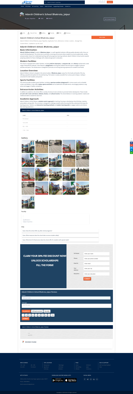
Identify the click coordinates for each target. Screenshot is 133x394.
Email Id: (76, 263)
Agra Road (46, 367)
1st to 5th (22, 367)
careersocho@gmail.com (28, 384)
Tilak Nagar (61, 365)
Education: (76, 273)
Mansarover (46, 365)
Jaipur (87, 367)
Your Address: (76, 269)
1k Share (131, 139)
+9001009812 (27, 381)
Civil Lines (46, 369)
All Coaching (35, 6)
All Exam (77, 369)
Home (22, 6)
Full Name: (76, 253)
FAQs (100, 367)
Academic (26, 311)
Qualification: (27, 220)
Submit (87, 279)
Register (110, 2)
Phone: (76, 258)
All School (27, 6)
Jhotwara (61, 369)
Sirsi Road (61, 367)
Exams (41, 6)
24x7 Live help (102, 365)
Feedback (108, 365)
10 (52, 315)
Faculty (46, 311)
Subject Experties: (28, 221)
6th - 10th (33, 365)
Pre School (33, 367)
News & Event (48, 6)
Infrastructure (37, 311)
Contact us (67, 6)
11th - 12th (22, 365)
